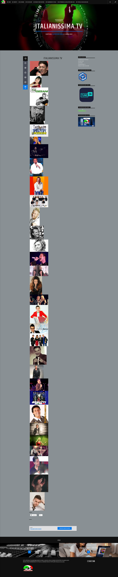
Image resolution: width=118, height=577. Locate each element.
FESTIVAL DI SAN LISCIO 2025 (83, 2)
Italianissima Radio (57, 34)
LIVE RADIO (22, 2)
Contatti (15, 2)
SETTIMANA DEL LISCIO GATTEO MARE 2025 (67, 2)
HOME (10, 2)
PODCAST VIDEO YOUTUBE (39, 2)
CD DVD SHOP (29, 2)
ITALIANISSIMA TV (59, 20)
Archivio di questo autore (64, 528)
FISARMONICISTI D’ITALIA (51, 2)
